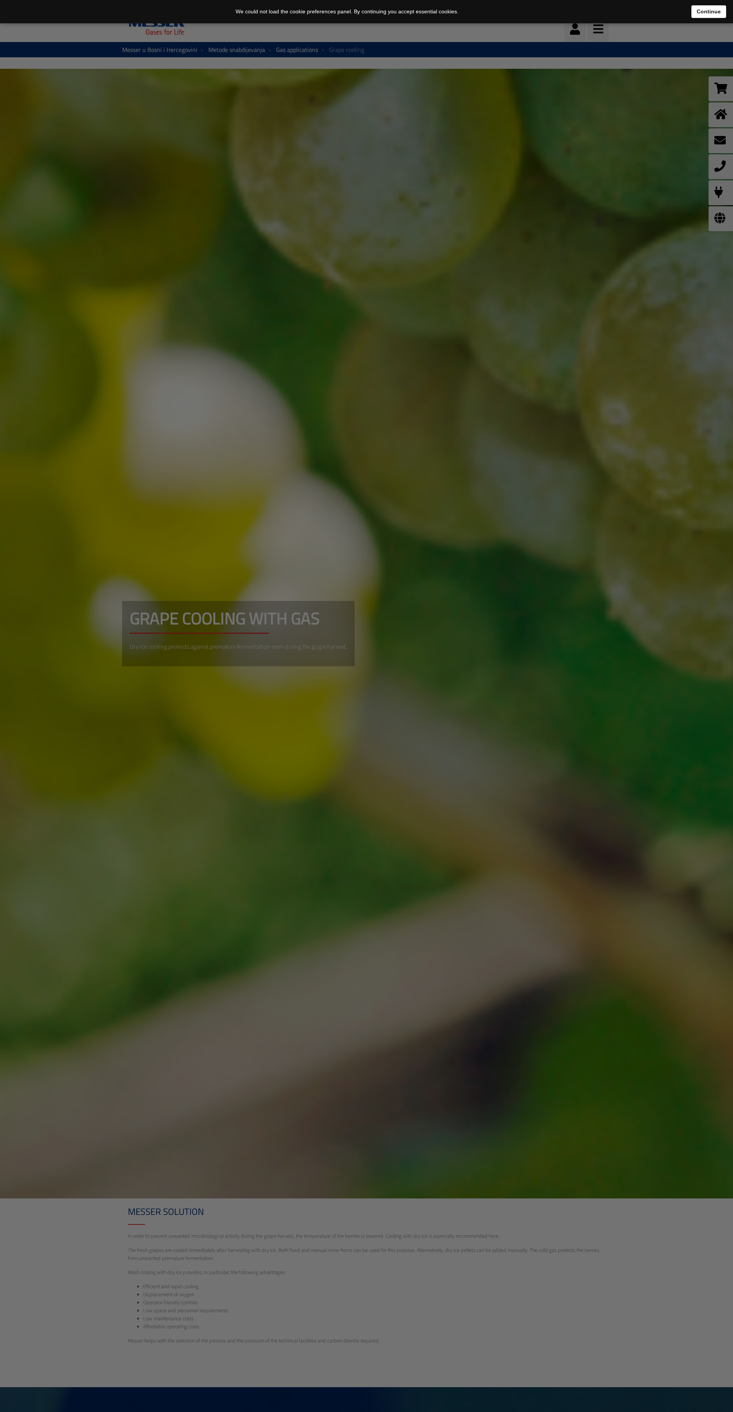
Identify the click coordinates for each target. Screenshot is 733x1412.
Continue (709, 11)
